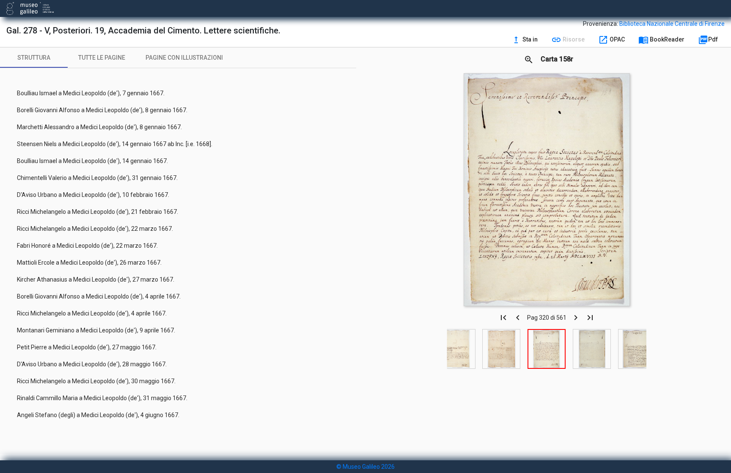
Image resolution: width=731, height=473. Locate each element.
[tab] (34, 57)
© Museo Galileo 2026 (365, 466)
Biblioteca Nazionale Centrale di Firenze (672, 23)
